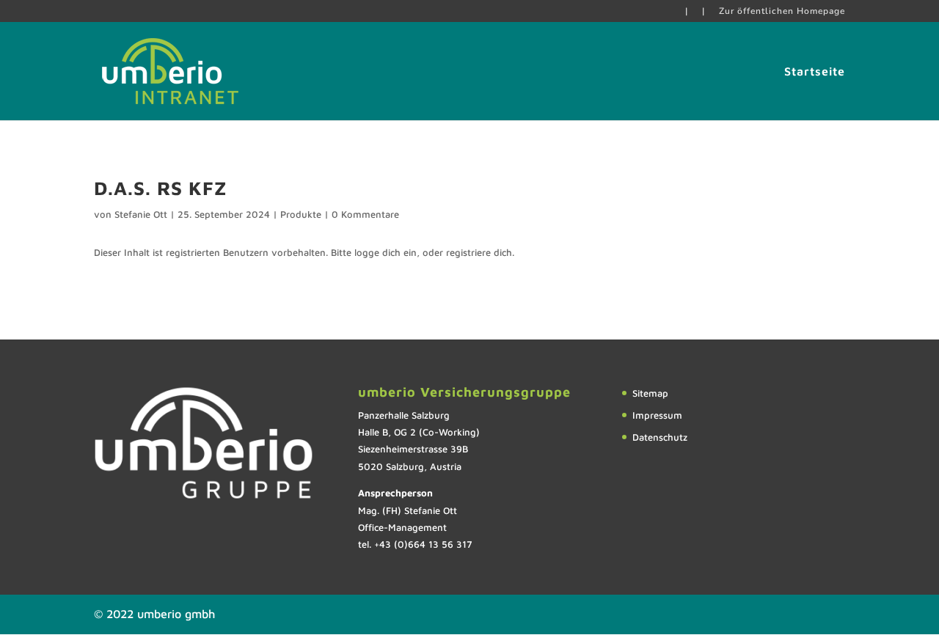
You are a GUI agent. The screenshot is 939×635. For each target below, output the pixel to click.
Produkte (300, 214)
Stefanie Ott (140, 214)
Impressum (657, 415)
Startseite (814, 72)
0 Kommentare (365, 214)
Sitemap (650, 393)
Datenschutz (659, 437)
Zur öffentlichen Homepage (782, 12)
